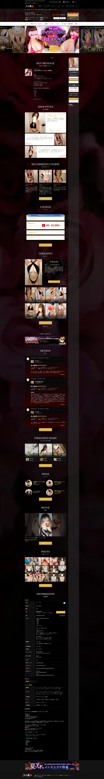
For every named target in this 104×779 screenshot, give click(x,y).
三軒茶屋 (26, 14)
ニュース (77, 6)
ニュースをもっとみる (45, 499)
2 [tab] (52, 54)
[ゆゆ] (41, 459)
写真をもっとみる (45, 585)
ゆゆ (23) (44, 458)
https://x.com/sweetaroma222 (41, 672)
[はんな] (27, 459)
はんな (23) (31, 458)
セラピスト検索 (46, 6)
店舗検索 (40, 6)
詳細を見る (63, 374)
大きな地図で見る (62, 615)
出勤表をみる (45, 326)
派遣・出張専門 (36, 14)
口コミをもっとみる (45, 429)
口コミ (63, 6)
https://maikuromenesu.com (41, 665)
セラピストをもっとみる (45, 322)
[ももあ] (55, 459)
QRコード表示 (77, 69)
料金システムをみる (45, 198)
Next (80, 39)
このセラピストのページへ (54, 281)
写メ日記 (72, 6)
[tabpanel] (52, 39)
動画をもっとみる (45, 543)
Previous (23, 39)
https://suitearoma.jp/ (39, 662)
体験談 (67, 6)
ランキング (53, 6)
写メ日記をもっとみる (45, 465)
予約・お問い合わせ (73, 14)
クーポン (59, 6)
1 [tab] (51, 54)
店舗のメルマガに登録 (73, 79)
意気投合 (32, 392)
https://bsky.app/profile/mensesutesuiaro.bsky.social (45, 668)
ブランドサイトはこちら (56, 14)
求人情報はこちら (63, 14)
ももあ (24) (59, 458)
